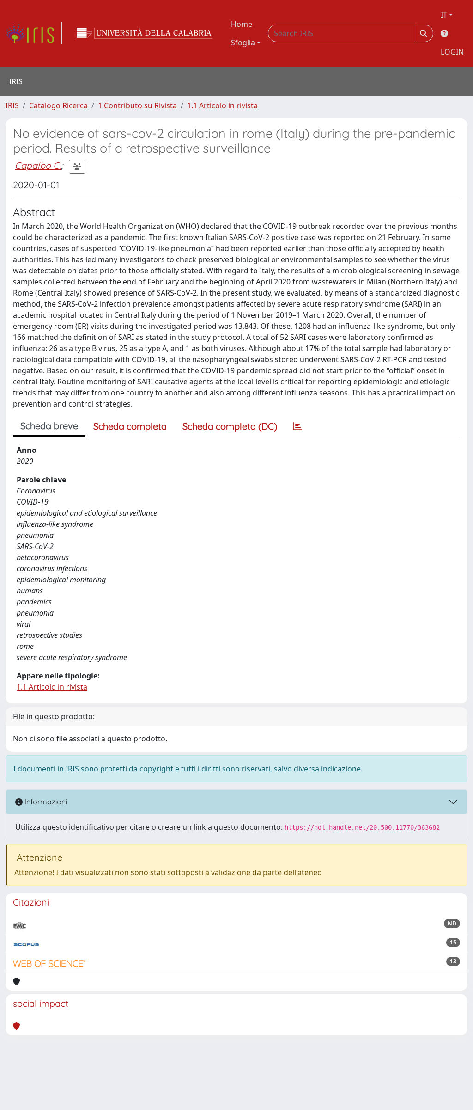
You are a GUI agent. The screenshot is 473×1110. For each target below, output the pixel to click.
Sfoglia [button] (243, 42)
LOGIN (452, 52)
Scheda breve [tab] (49, 426)
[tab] (297, 426)
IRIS (12, 105)
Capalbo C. (38, 165)
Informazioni (45, 801)
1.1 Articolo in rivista (222, 105)
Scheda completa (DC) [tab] (229, 426)
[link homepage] (34, 33)
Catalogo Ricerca (58, 105)
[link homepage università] (144, 33)
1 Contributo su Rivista (137, 105)
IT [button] (444, 15)
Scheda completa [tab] (130, 426)
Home (241, 24)
